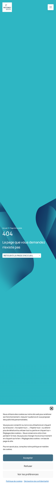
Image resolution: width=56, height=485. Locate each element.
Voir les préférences (28, 474)
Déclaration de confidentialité (36, 481)
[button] (51, 408)
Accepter (28, 457)
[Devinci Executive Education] (7, 7)
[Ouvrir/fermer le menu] (51, 7)
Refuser (28, 466)
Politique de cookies (14, 481)
